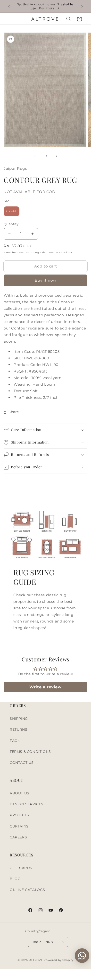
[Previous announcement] (9, 6)
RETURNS (18, 729)
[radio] (11, 211)
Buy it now (45, 280)
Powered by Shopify (59, 960)
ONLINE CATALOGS (27, 890)
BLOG (15, 879)
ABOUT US (19, 793)
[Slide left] (35, 156)
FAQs (14, 740)
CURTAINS (19, 826)
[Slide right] (56, 156)
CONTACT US (22, 762)
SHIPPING (19, 718)
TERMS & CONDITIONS (30, 751)
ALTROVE (36, 960)
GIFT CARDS (21, 868)
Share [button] (13, 412)
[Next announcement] (82, 6)
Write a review (45, 687)
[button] (9, 19)
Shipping (32, 252)
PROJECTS (19, 815)
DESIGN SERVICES (26, 804)
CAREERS (18, 837)
